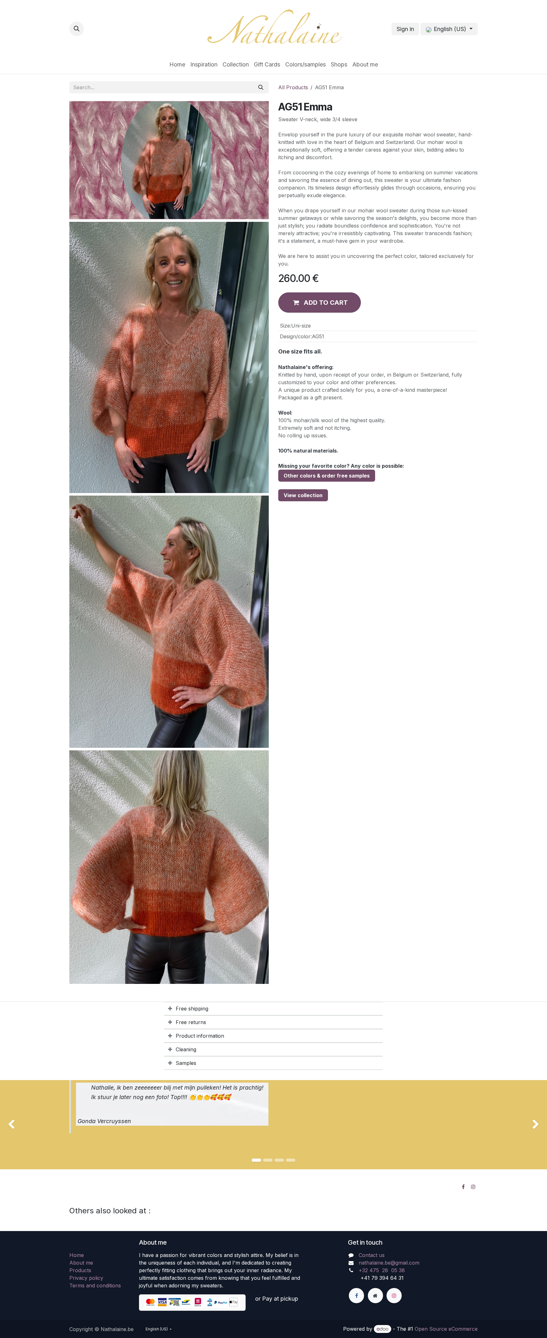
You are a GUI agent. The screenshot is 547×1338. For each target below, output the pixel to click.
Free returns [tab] (191, 1022)
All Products (293, 87)
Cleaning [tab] (186, 1049)
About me (81, 1263)
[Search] (261, 87)
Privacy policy (86, 1278)
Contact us (372, 1255)
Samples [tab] (186, 1063)
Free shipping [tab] (192, 1008)
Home (76, 1255)
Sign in (405, 29)
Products (80, 1270)
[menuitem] (177, 64)
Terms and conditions (95, 1285)
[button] (76, 29)
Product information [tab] (200, 1036)
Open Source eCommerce (446, 1329)
